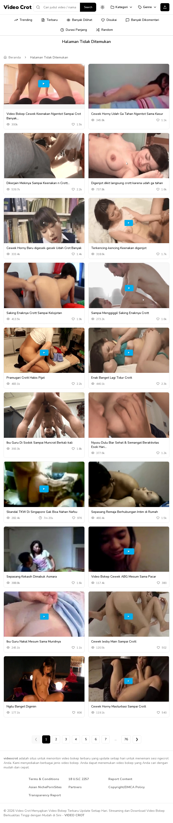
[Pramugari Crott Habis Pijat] (44, 353)
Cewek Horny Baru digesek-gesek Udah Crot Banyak (44, 248)
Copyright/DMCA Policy (126, 787)
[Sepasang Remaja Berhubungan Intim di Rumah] (129, 487)
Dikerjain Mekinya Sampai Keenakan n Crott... (38, 183)
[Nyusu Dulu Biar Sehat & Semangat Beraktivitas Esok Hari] (129, 417)
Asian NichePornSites (45, 787)
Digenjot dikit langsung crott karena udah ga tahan (127, 183)
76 (126, 739)
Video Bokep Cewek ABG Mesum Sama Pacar (123, 576)
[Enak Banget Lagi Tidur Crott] (129, 353)
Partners (75, 787)
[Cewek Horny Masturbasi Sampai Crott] (129, 681)
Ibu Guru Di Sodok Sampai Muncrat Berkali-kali (40, 442)
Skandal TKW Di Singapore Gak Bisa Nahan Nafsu (42, 512)
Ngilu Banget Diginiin (21, 706)
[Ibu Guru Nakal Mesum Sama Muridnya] (44, 617)
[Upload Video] (164, 7)
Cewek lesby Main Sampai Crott (113, 641)
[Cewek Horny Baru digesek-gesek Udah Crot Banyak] (44, 223)
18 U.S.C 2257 (78, 779)
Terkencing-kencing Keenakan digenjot (118, 248)
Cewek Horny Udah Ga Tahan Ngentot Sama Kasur (127, 114)
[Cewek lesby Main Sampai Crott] (129, 617)
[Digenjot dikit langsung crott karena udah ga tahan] (129, 158)
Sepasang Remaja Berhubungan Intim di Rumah (124, 512)
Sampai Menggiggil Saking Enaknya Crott (120, 313)
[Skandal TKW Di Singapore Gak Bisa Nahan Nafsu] (44, 487)
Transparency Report (45, 795)
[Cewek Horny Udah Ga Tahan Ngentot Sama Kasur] (129, 86)
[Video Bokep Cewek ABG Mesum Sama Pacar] (129, 552)
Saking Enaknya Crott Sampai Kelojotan (34, 313)
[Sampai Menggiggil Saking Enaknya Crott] (129, 288)
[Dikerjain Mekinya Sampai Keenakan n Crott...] (44, 158)
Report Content (120, 779)
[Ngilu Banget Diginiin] (44, 681)
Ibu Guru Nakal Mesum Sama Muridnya (34, 641)
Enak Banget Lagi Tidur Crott (111, 378)
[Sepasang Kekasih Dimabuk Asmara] (44, 551)
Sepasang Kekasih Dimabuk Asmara (32, 576)
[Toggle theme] (102, 7)
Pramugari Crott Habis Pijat (26, 378)
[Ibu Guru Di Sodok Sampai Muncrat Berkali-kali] (44, 417)
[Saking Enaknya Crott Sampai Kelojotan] (44, 288)
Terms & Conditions (44, 779)
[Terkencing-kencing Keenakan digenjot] (129, 223)
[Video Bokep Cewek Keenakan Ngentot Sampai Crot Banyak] (44, 84)
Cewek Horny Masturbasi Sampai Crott (118, 706)
